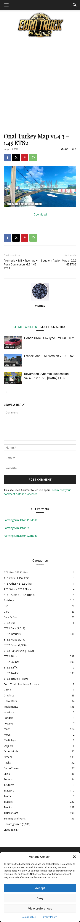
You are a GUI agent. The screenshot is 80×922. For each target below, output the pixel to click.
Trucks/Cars (11, 813)
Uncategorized (12, 824)
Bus (6, 606)
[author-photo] (40, 300)
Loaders (9, 718)
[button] (74, 857)
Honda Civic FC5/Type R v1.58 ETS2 (49, 338)
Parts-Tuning (11, 768)
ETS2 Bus (9, 622)
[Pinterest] (24, 157)
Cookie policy (29, 916)
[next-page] (12, 392)
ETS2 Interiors (12, 634)
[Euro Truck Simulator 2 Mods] (40, 25)
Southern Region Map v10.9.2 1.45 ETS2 (58, 262)
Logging (8, 723)
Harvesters (10, 701)
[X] (16, 157)
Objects (8, 746)
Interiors (9, 712)
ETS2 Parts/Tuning (15, 650)
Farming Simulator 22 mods (20, 535)
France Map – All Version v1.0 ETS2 (49, 356)
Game (7, 690)
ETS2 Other (10, 382)
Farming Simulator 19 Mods (20, 520)
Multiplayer (10, 740)
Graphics (9, 695)
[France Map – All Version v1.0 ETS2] (13, 360)
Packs (7, 762)
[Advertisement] (40, 82)
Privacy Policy (49, 916)
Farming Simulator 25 (17, 528)
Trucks (8, 807)
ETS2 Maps (10, 365)
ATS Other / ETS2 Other (18, 583)
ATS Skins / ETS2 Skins (17, 589)
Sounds (8, 779)
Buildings (9, 600)
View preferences (40, 908)
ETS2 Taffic (10, 667)
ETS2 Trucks (11, 678)
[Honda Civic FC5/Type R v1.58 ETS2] (13, 342)
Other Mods (11, 751)
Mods (7, 734)
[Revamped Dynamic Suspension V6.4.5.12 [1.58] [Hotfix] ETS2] (13, 378)
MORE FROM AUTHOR (53, 326)
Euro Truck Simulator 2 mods (21, 684)
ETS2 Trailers (12, 673)
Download (40, 214)
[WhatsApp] (33, 157)
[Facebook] (7, 157)
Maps (7, 729)
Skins (7, 773)
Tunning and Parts (15, 818)
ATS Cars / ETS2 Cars (16, 578)
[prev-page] (6, 392)
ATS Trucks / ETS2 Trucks (19, 595)
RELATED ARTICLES (25, 326)
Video (7, 829)
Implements (11, 706)
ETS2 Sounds (12, 662)
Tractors (9, 790)
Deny (40, 898)
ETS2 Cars (9, 347)
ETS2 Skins (10, 656)
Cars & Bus (10, 617)
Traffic (8, 796)
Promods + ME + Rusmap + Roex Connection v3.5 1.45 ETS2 (21, 264)
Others (8, 757)
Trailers (8, 801)
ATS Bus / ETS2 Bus (16, 572)
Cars (6, 611)
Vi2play (40, 305)
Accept (40, 888)
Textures (9, 785)
